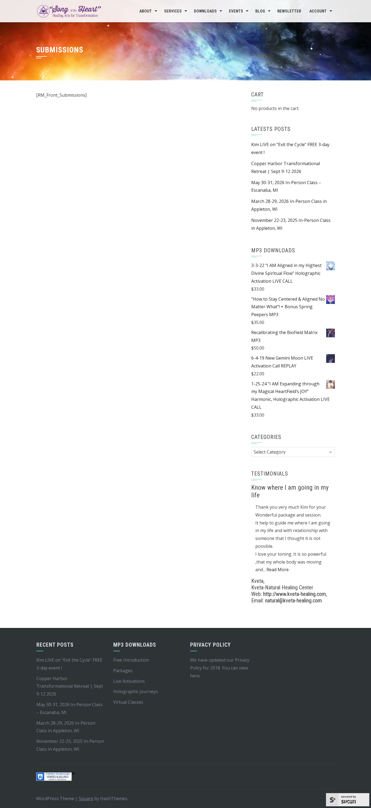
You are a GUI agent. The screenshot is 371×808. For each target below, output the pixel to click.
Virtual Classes (128, 702)
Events (236, 11)
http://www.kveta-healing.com (294, 594)
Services (173, 11)
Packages (123, 671)
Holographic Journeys (135, 691)
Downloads (205, 11)
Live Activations (129, 681)
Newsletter (289, 11)
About (145, 11)
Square (86, 798)
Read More (277, 570)
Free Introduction (131, 660)
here (195, 676)
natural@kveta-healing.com (293, 600)
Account (318, 11)
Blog (260, 11)
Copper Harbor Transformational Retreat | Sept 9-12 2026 (69, 686)
